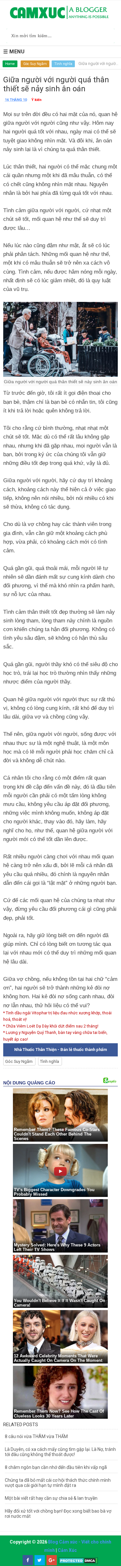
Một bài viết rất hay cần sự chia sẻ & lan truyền (51, 1498)
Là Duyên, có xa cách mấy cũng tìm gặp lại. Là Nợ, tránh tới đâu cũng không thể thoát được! (60, 1452)
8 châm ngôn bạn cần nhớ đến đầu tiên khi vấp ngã (56, 1467)
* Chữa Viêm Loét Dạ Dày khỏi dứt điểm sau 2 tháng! (50, 1026)
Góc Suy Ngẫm (35, 64)
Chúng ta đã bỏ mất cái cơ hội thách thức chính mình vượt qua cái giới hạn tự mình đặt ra (58, 1483)
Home (10, 64)
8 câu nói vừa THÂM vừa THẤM (36, 1436)
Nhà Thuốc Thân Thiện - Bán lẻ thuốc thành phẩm (60, 1049)
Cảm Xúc (67, 1550)
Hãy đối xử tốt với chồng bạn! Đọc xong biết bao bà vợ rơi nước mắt (58, 1513)
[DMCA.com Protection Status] (78, 1560)
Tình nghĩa (63, 64)
